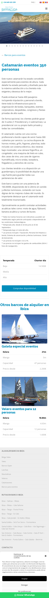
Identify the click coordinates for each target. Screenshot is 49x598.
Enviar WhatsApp (26, 595)
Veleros (5, 478)
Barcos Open (7, 465)
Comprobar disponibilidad (24, 288)
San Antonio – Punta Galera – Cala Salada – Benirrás (22, 539)
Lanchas (5, 470)
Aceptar (25, 578)
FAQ (32, 2)
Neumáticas (6, 474)
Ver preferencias (24, 591)
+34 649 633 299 (9, 2)
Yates (4, 461)
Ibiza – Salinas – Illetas (10, 501)
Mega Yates (6, 457)
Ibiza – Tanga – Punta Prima (12, 509)
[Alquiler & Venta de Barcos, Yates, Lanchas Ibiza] (10, 8)
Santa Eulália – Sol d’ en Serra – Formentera (19, 522)
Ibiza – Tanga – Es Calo (10, 514)
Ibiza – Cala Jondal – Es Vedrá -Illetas (16, 518)
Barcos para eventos (14, 55)
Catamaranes (7, 482)
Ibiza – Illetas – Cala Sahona (12, 505)
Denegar (24, 585)
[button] (45, 556)
